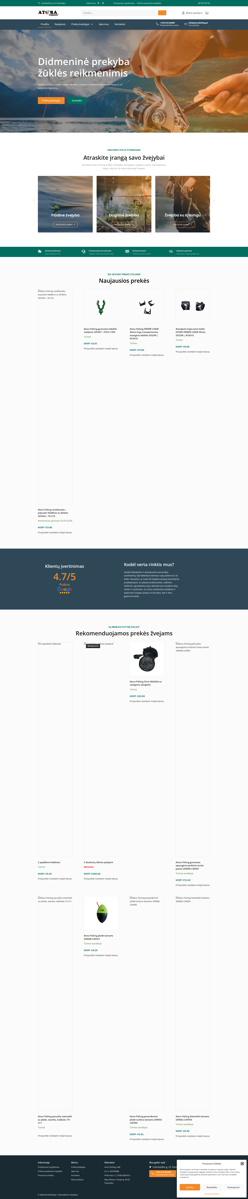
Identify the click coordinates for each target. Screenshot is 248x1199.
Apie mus (104, 24)
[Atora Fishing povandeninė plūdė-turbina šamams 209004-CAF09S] (147, 1003)
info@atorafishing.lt (198, 22)
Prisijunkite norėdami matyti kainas (55, 532)
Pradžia (45, 24)
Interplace (73, 1194)
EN (202, 3)
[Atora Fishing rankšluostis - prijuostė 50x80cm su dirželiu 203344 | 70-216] (55, 396)
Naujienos (60, 24)
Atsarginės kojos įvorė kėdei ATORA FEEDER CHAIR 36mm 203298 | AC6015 (190, 332)
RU (208, 3)
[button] (242, 1163)
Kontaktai (120, 24)
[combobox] (119, 13)
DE (205, 3)
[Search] (162, 13)
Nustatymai (233, 1187)
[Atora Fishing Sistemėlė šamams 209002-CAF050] (193, 1003)
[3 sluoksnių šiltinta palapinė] (101, 749)
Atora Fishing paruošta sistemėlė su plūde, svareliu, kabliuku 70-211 (55, 1119)
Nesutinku (212, 1187)
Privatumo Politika (212, 1193)
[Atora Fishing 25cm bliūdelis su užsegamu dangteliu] (147, 659)
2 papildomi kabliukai (49, 862)
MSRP (41, 527)
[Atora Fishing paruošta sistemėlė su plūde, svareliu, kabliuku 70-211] (55, 1003)
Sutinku (190, 1187)
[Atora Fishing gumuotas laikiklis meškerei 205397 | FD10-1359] (101, 306)
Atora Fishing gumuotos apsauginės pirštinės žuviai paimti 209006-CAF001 (190, 865)
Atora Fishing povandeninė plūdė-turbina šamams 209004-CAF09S (146, 1119)
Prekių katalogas (80, 24)
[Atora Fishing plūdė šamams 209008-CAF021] (101, 913)
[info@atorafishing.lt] (185, 23)
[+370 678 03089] (157, 23)
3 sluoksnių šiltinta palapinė (98, 862)
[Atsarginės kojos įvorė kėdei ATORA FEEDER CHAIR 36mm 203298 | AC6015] (193, 306)
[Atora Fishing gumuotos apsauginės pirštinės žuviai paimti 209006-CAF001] (193, 749)
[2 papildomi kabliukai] (55, 749)
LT (199, 3)
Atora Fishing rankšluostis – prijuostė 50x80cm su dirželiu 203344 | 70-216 (53, 512)
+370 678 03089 (167, 22)
